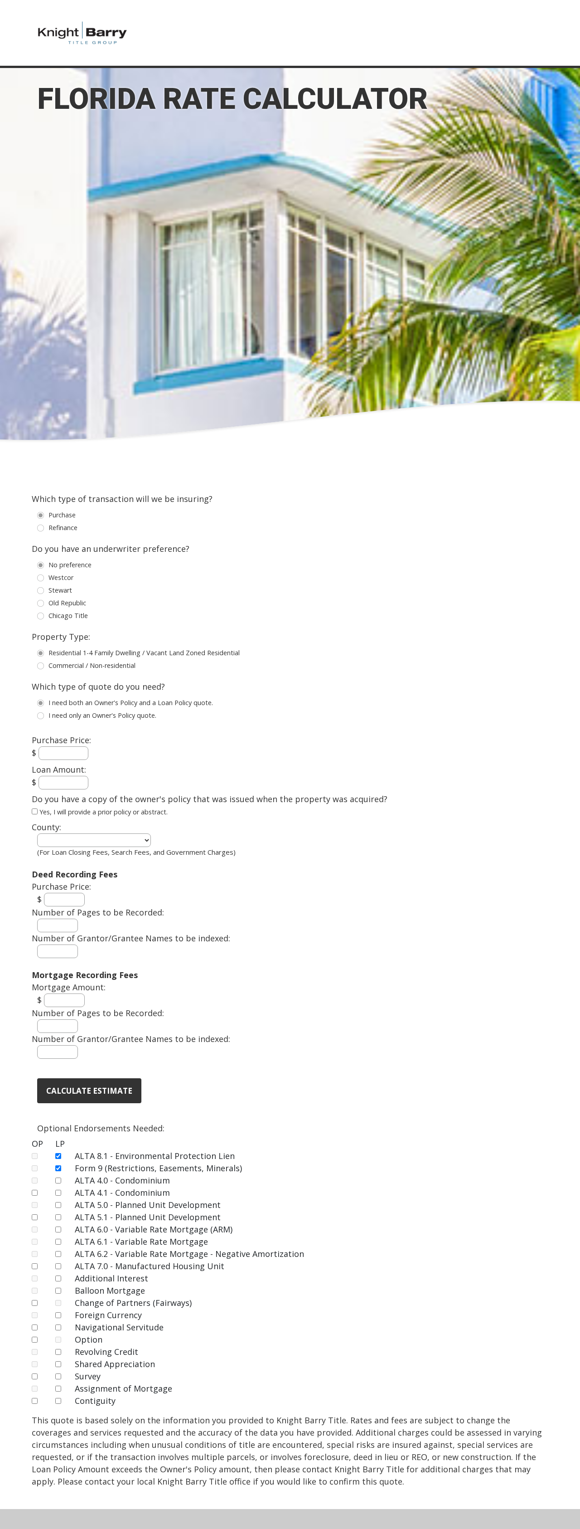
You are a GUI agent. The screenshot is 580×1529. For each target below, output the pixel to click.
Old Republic (42, 605)
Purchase (42, 517)
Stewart (42, 593)
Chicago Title (42, 618)
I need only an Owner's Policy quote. (42, 718)
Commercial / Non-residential (42, 668)
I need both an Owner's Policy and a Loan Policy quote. (42, 705)
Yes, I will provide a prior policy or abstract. (103, 812)
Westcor (42, 580)
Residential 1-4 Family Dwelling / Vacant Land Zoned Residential (42, 655)
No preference (42, 567)
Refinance (42, 530)
